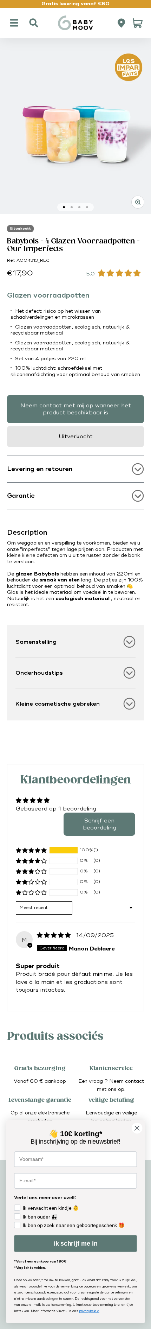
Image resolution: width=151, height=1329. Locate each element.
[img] (54, 935)
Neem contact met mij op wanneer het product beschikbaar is (75, 409)
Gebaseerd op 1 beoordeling (56, 808)
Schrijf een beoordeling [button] (99, 824)
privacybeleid (89, 1311)
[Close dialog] (137, 1128)
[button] (31, 850)
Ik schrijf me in (75, 1243)
